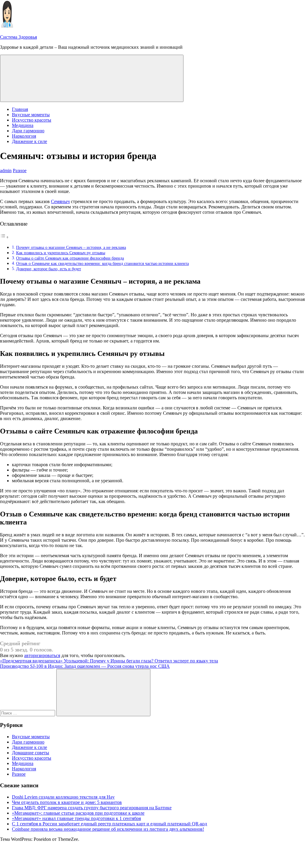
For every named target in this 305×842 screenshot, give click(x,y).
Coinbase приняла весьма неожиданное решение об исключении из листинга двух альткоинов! (108, 829)
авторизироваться (42, 655)
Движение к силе (29, 141)
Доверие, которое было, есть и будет (48, 268)
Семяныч (60, 201)
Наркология (24, 136)
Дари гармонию (28, 130)
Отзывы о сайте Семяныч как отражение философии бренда (70, 258)
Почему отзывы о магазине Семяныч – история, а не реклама (71, 247)
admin (6, 170)
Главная (20, 109)
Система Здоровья (18, 37)
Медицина (22, 125)
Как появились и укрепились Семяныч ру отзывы (60, 252)
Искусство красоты (31, 119)
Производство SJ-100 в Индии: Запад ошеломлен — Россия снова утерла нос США (85, 666)
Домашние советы (30, 752)
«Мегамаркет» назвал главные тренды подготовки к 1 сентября (76, 818)
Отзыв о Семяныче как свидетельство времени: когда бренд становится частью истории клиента (102, 263)
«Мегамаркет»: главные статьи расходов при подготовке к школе (78, 813)
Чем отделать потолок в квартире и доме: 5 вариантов (67, 802)
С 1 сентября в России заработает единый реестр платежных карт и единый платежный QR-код (109, 823)
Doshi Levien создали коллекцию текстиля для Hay (63, 796)
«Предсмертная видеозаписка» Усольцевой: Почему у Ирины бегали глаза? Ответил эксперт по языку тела (109, 660)
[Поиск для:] (28, 712)
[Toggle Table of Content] (4, 237)
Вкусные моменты (31, 114)
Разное (20, 170)
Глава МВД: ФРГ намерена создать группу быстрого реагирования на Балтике (92, 807)
